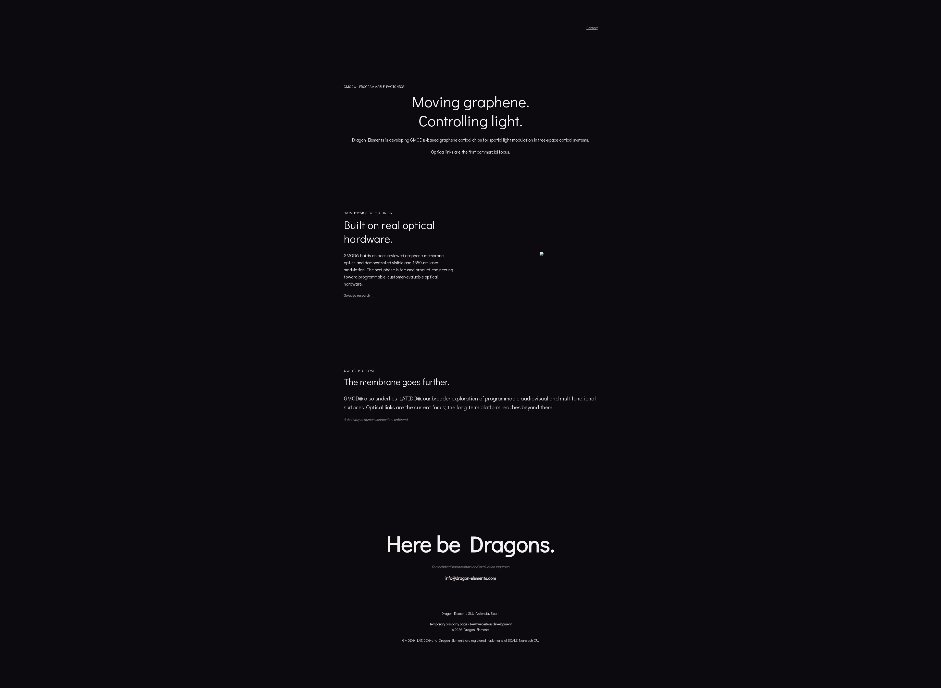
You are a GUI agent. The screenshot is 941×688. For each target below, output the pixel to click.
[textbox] (470, 344)
